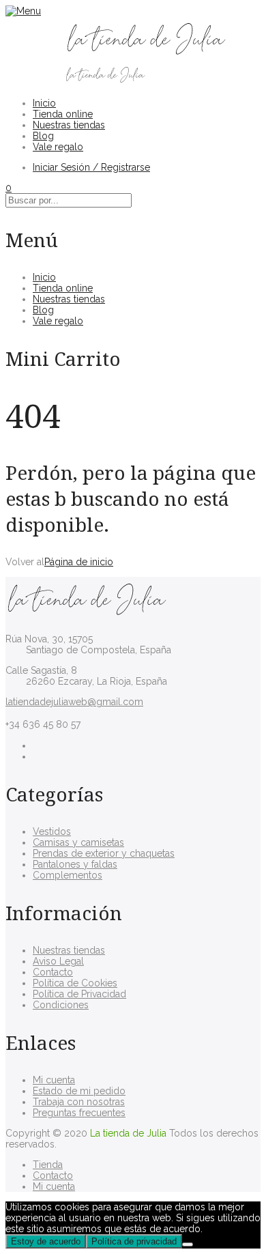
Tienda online (63, 114)
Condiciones (61, 1004)
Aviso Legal (58, 961)
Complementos (67, 875)
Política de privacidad (134, 1241)
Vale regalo (58, 146)
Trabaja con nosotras (79, 1101)
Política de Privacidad (79, 993)
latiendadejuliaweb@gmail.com (74, 701)
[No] (187, 1244)
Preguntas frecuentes (79, 1112)
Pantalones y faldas (75, 864)
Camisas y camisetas (78, 842)
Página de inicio (78, 561)
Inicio (44, 103)
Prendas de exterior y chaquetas (104, 853)
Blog (43, 135)
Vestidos (52, 831)
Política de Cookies (75, 983)
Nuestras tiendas (69, 124)
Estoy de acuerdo (45, 1241)
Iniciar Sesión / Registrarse (91, 167)
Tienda (48, 1164)
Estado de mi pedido (79, 1090)
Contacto (53, 972)
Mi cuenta (54, 1079)
